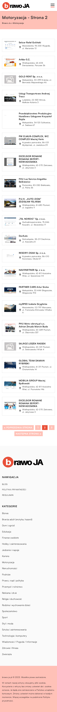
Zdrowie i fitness (10, 648)
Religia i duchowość (12, 599)
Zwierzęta (7, 654)
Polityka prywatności (14, 489)
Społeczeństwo (9, 611)
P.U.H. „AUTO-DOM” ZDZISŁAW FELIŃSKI (30, 200)
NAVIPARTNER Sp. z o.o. (32, 270)
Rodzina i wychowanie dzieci (16, 605)
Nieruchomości (9, 568)
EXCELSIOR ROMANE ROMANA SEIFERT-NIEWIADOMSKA (30, 159)
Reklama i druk (9, 593)
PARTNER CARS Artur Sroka (34, 287)
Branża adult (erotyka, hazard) (17, 519)
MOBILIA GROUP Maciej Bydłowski (32, 382)
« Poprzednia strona (18, 427)
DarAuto (23, 235)
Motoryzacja (8, 562)
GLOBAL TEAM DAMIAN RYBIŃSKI (32, 362)
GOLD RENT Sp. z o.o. (31, 76)
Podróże (6, 574)
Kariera (5, 556)
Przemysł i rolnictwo (12, 586)
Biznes (5, 513)
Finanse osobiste (10, 537)
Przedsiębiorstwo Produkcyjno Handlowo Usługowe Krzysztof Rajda (35, 116)
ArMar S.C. (24, 59)
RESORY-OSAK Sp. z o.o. (32, 253)
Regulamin (8, 495)
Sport (5, 617)
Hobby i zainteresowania (14, 543)
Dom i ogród (8, 525)
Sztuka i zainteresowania (14, 629)
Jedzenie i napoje (10, 550)
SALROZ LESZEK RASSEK (32, 343)
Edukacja (6, 531)
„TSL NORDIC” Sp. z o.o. (32, 218)
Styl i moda (7, 623)
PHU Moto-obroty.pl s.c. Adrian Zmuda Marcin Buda (33, 325)
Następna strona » (28, 433)
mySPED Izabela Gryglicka (33, 304)
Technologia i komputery (14, 635)
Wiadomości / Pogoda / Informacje (19, 641)
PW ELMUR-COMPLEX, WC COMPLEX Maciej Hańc (34, 138)
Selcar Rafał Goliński (30, 42)
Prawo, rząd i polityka (13, 580)
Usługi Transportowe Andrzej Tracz (34, 95)
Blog (5, 484)
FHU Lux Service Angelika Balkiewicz (33, 180)
